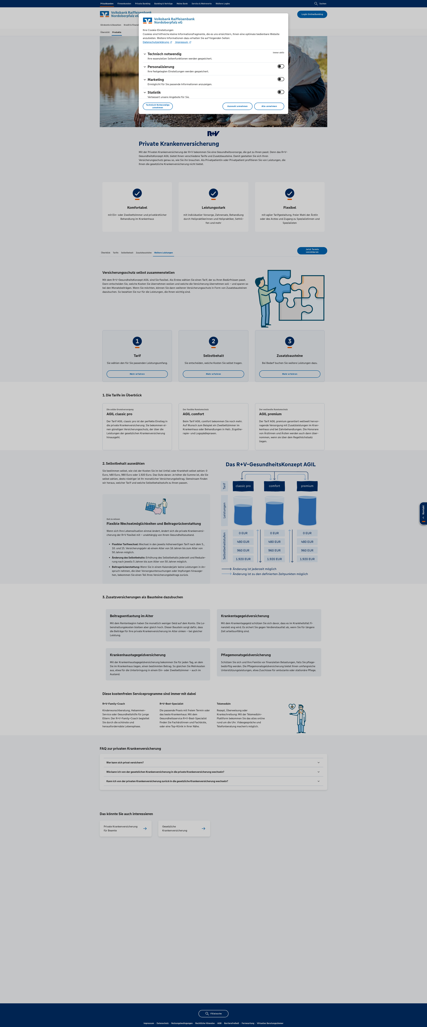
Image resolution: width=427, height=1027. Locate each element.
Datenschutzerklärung (156, 42)
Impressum (182, 42)
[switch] (281, 66)
